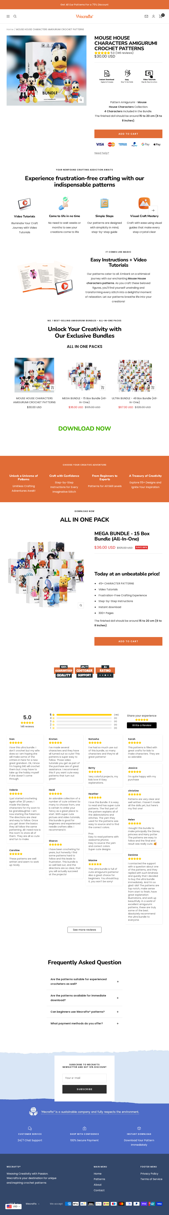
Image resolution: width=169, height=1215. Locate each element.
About (98, 1185)
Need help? (101, 153)
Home (10, 29)
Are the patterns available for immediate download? (78, 998)
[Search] (15, 16)
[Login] (153, 16)
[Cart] (160, 16)
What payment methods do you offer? (77, 1023)
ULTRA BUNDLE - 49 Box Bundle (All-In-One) (135, 400)
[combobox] (13, 1206)
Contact (99, 1190)
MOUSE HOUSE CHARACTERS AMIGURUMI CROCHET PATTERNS (34, 400)
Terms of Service (151, 1179)
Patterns (99, 1179)
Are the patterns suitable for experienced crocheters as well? (79, 981)
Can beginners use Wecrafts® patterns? (78, 1012)
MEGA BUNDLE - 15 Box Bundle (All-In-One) (84, 400)
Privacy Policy (149, 1174)
